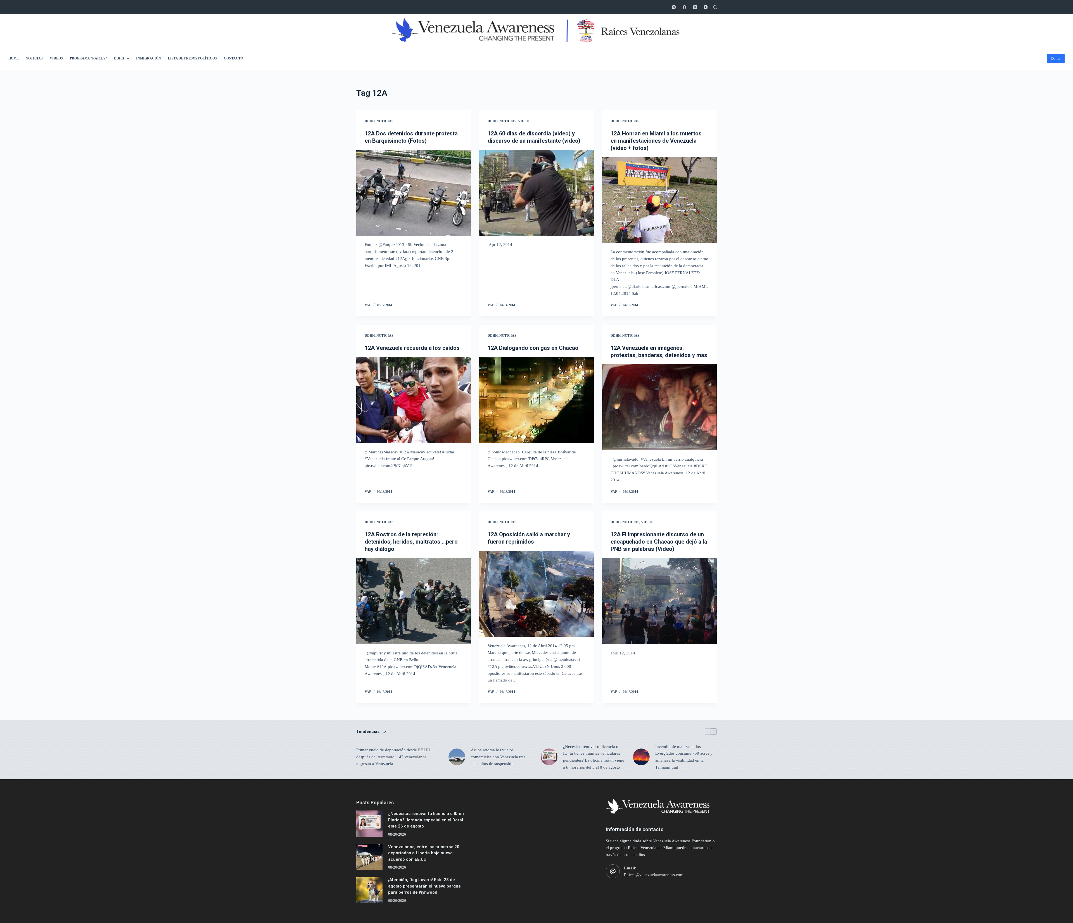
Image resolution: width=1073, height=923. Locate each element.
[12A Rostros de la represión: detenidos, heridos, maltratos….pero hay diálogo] (413, 601)
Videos (56, 58)
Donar (1055, 58)
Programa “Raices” (88, 58)
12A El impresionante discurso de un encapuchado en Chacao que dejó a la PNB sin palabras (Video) (659, 541)
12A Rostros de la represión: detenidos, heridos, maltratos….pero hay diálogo (411, 541)
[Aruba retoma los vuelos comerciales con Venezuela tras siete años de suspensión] (456, 757)
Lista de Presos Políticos (192, 58)
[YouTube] (706, 7)
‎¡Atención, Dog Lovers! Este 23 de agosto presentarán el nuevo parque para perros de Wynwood (424, 886)
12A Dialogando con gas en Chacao (533, 348)
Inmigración (148, 58)
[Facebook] (684, 7)
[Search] (715, 7)
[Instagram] (674, 7)
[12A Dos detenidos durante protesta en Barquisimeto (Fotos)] (413, 193)
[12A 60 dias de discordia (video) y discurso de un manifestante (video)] (536, 193)
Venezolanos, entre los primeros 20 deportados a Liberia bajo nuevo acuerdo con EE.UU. (423, 853)
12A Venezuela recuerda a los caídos (412, 348)
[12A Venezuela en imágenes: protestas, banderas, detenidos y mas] (659, 407)
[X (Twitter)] (695, 7)
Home (13, 58)
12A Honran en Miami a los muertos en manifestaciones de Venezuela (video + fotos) (656, 140)
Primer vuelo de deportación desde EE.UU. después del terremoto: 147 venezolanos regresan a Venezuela (393, 757)
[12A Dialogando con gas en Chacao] (536, 400)
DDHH (119, 58)
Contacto (233, 58)
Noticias (34, 58)
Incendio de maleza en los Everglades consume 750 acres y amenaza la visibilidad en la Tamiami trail (684, 756)
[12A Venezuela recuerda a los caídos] (413, 400)
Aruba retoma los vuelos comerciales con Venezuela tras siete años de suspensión (498, 757)
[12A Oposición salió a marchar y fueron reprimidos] (536, 594)
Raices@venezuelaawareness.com (653, 874)
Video (523, 121)
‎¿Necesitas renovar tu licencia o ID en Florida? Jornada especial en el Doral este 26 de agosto (426, 820)
